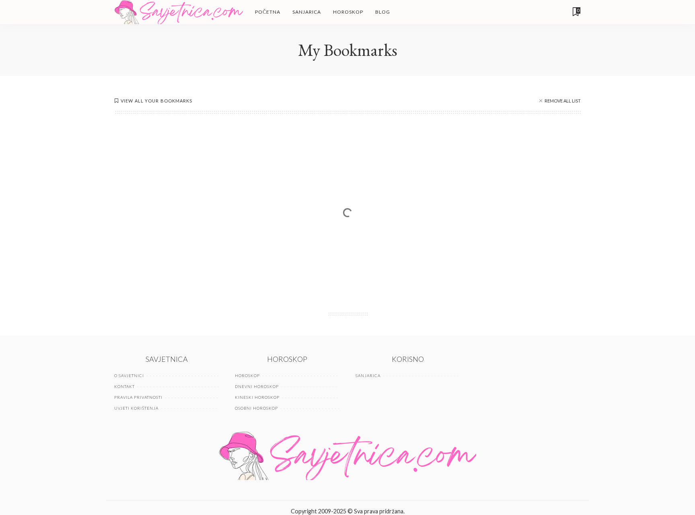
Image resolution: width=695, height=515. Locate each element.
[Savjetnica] (178, 12)
